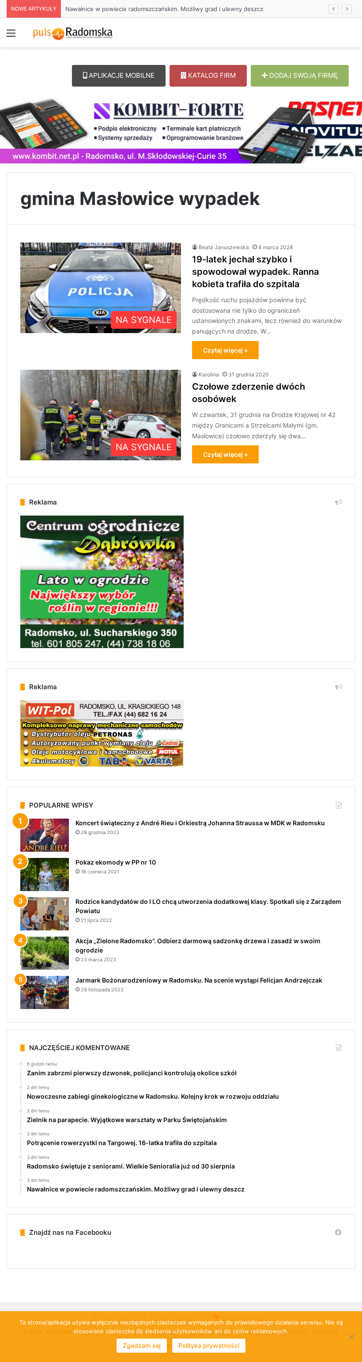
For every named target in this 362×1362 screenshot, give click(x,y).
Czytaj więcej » (225, 350)
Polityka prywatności (208, 1345)
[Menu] (11, 36)
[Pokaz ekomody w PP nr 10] (44, 874)
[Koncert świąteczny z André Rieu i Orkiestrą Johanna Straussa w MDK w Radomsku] (44, 835)
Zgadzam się (142, 1345)
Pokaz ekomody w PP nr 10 (115, 862)
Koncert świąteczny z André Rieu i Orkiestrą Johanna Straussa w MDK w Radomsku (200, 823)
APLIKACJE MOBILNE (121, 75)
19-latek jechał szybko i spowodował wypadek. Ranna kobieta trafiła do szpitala (255, 271)
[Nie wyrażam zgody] (351, 1336)
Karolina (209, 374)
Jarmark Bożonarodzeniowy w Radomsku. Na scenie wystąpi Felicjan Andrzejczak (198, 980)
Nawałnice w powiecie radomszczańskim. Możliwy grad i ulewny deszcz (155, 8)
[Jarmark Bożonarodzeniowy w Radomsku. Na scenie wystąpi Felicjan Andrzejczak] (44, 992)
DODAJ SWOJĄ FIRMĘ (303, 75)
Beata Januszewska (224, 247)
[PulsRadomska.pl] (73, 32)
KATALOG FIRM (211, 75)
